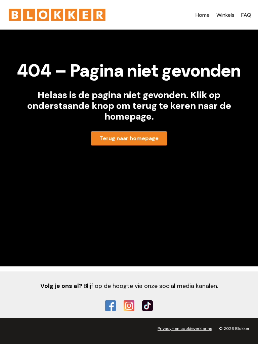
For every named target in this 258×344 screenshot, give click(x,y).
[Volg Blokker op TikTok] (147, 305)
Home (203, 14)
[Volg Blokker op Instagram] (129, 305)
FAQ (246, 14)
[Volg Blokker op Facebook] (110, 305)
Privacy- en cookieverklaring (185, 328)
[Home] (57, 15)
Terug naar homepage (129, 138)
